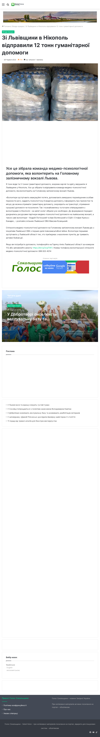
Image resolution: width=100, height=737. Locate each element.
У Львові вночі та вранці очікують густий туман (28, 405)
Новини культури (14, 306)
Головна (7, 26)
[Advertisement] (53, 143)
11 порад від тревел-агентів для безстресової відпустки (32, 421)
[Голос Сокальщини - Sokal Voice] (17, 4)
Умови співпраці (11, 713)
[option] (50, 316)
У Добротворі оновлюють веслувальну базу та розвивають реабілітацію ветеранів (44, 413)
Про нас (7, 709)
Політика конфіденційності (15, 705)
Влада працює (18, 26)
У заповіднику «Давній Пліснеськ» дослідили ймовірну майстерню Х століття (29, 319)
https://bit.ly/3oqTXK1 (42, 248)
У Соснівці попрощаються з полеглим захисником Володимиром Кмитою (39, 409)
